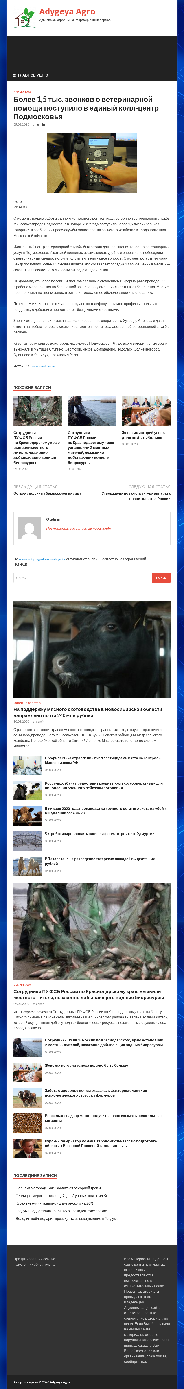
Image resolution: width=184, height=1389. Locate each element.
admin (40, 124)
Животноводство (27, 703)
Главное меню (33, 75)
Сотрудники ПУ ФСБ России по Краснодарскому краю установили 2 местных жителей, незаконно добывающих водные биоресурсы (91, 447)
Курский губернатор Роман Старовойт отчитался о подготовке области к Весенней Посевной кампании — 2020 (101, 1143)
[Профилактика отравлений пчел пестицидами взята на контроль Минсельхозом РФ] (27, 773)
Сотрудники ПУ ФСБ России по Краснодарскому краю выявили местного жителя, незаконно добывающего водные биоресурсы (36, 447)
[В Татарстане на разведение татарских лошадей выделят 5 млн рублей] (27, 874)
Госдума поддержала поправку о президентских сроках (61, 1211)
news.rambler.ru (43, 366)
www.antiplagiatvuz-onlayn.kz (42, 559)
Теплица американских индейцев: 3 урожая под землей (61, 1195)
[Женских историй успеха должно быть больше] (146, 427)
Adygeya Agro (67, 11)
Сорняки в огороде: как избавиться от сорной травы (58, 1188)
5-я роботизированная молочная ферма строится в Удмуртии (100, 833)
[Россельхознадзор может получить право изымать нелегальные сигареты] (27, 1131)
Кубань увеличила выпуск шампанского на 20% (54, 1203)
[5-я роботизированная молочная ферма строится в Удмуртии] (27, 849)
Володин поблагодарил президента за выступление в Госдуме (67, 1218)
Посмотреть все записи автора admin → (80, 528)
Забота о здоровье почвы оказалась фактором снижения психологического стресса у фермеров (96, 1092)
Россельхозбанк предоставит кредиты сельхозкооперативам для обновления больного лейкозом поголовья (104, 785)
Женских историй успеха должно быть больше (144, 435)
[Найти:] (92, 578)
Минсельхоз (22, 91)
